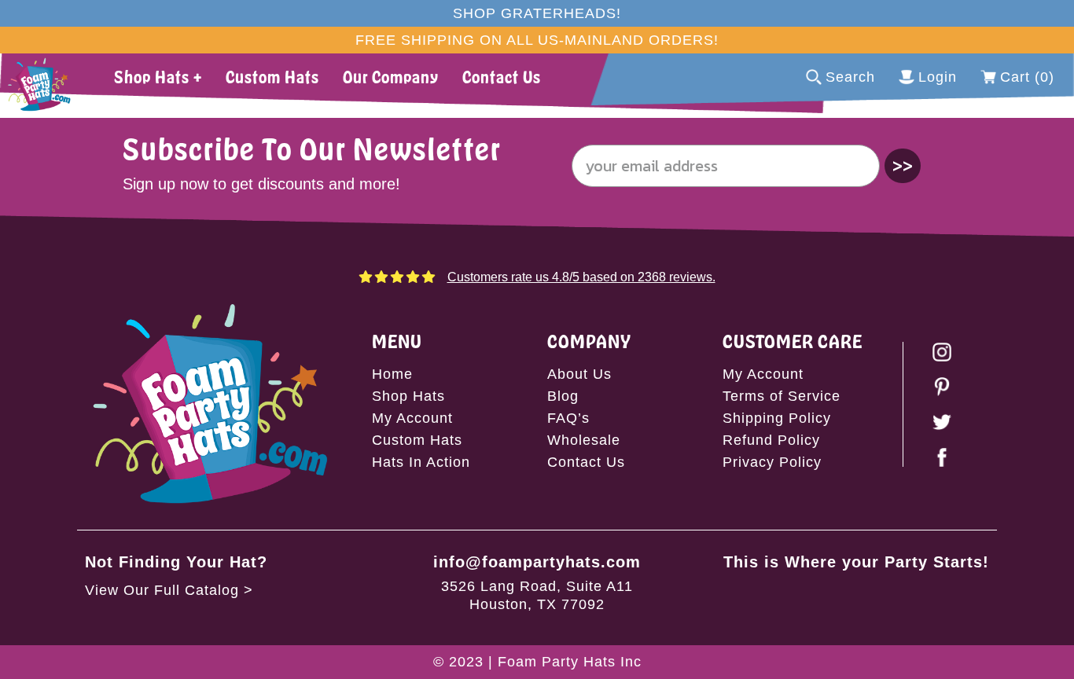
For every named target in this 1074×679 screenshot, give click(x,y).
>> (902, 165)
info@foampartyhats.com (537, 562)
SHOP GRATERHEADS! (537, 13)
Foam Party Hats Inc (570, 662)
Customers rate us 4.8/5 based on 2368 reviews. (581, 277)
